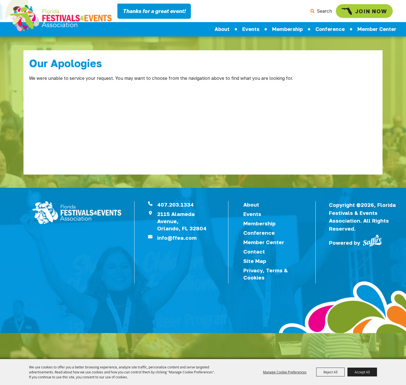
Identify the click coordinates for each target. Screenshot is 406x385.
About (222, 29)
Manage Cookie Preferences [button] (285, 372)
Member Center (376, 29)
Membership (287, 29)
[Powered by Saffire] (372, 240)
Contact (254, 251)
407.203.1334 (175, 204)
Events (250, 29)
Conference (330, 29)
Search (324, 11)
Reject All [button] (330, 372)
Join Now (371, 11)
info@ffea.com (177, 237)
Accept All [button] (362, 372)
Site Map (254, 261)
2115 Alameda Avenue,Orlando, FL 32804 (182, 221)
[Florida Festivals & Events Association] (61, 18)
